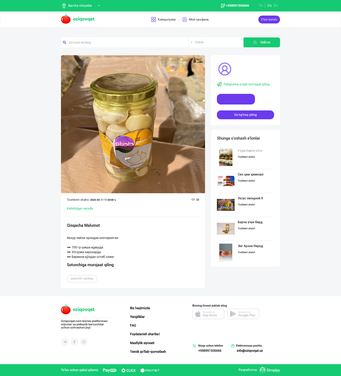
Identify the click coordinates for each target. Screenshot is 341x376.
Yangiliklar (137, 317)
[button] (198, 60)
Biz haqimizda (140, 308)
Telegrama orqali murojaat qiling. (247, 84)
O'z (269, 5)
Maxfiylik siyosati (142, 343)
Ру (276, 5)
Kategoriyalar (167, 19)
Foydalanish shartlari (145, 334)
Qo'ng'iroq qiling (245, 115)
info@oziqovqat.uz (250, 351)
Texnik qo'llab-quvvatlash (148, 352)
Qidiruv (265, 42)
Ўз (261, 5)
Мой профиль (199, 19)
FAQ (133, 325)
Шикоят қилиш (82, 278)
